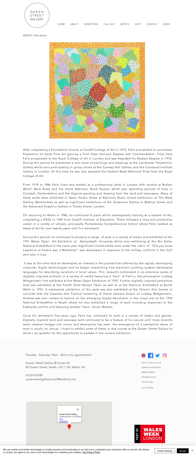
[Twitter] (157, 355)
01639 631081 (34, 375)
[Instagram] (164, 355)
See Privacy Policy (91, 452)
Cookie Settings (164, 450)
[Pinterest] (143, 355)
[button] (97, 90)
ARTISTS (28, 35)
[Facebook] (150, 355)
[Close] (192, 451)
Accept (182, 450)
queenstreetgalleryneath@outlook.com (51, 379)
